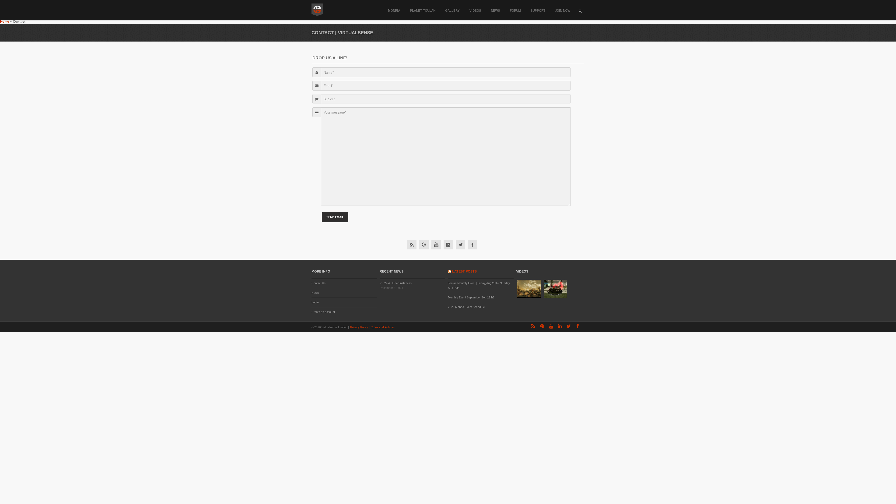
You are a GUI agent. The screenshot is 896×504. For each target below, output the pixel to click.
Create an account (323, 312)
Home (4, 21)
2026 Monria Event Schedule (466, 307)
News (495, 10)
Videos (475, 10)
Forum (515, 10)
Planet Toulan (422, 10)
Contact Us (319, 283)
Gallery (452, 10)
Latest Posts (464, 271)
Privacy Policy (359, 327)
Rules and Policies (383, 327)
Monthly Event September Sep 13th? (471, 297)
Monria (394, 10)
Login (315, 302)
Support (538, 10)
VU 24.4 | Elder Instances (396, 283)
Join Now (562, 10)
